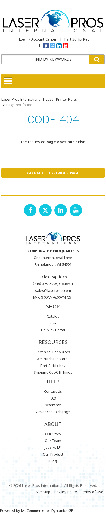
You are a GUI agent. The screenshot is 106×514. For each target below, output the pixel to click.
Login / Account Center (38, 40)
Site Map (43, 492)
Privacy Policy (65, 492)
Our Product (53, 455)
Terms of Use (92, 492)
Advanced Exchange (53, 412)
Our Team (53, 441)
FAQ (53, 399)
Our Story (53, 434)
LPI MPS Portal (53, 330)
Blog (53, 462)
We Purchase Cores (53, 359)
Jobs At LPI (53, 448)
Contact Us (53, 392)
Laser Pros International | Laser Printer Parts (39, 100)
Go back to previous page (53, 174)
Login (53, 324)
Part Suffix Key (76, 40)
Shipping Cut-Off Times (53, 373)
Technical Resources (53, 352)
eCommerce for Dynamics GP (48, 511)
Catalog (53, 317)
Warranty (53, 405)
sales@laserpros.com (53, 291)
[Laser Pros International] (53, 21)
